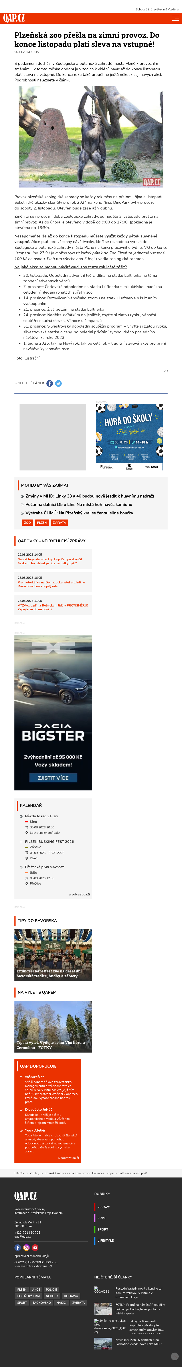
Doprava (71, 1296)
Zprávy (34, 1173)
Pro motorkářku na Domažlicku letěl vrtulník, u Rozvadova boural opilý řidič (51, 584)
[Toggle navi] (175, 18)
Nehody (52, 1296)
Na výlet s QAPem (37, 992)
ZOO (27, 522)
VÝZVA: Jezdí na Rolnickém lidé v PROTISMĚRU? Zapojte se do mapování (53, 607)
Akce (36, 1290)
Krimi (102, 1218)
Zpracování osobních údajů (31, 1256)
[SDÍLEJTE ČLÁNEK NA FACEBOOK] (49, 383)
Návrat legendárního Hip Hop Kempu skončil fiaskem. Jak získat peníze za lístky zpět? (50, 561)
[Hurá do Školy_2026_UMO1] (129, 437)
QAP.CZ (19, 1173)
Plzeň (42, 522)
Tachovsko (42, 1303)
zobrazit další (80, 894)
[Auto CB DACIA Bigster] (53, 789)
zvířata (59, 522)
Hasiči (62, 1303)
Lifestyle (106, 1240)
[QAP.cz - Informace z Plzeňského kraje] (14, 18)
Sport (103, 1229)
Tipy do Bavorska (37, 920)
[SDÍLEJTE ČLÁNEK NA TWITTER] (58, 383)
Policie (51, 1290)
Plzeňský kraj (28, 1296)
